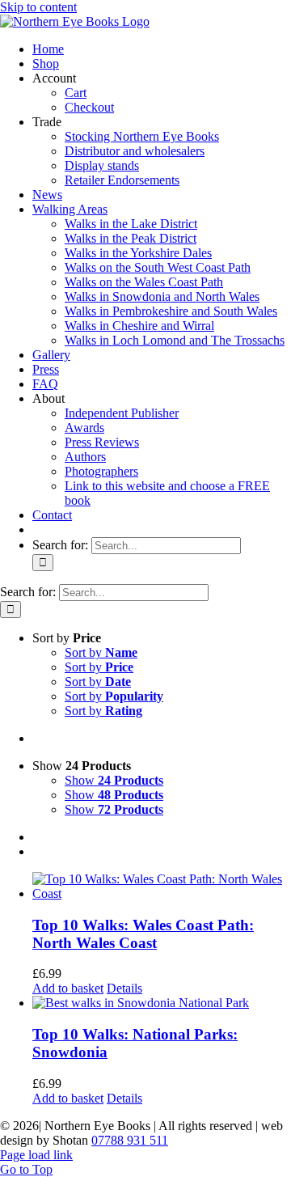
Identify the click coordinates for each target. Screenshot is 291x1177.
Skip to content (38, 7)
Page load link (36, 1155)
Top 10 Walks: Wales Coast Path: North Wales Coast (143, 934)
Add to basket (67, 988)
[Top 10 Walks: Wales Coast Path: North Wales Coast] (161, 886)
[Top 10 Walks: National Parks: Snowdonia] (161, 1003)
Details (124, 988)
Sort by (101, 652)
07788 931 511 (129, 1140)
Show (114, 780)
